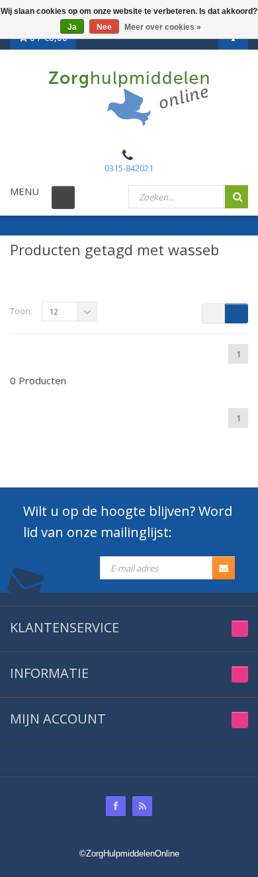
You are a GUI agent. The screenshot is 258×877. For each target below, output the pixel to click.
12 (53, 311)
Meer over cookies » (162, 27)
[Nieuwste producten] (142, 806)
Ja (72, 27)
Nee (104, 27)
